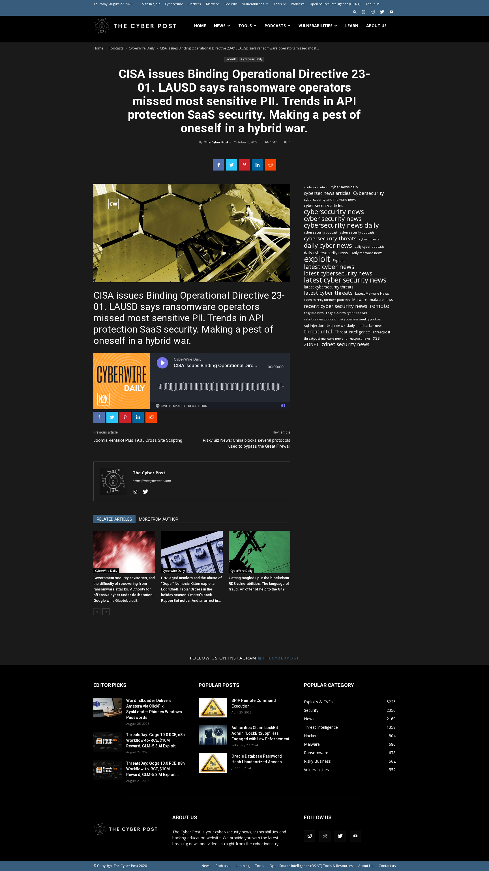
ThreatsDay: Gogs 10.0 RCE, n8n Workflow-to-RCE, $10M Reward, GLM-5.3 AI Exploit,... (155, 740)
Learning (243, 865)
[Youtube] (391, 12)
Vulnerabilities (253, 4)
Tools (277, 4)
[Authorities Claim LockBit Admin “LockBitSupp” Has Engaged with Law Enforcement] (213, 735)
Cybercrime (174, 4)
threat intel (318, 332)
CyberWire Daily (142, 48)
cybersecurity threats (330, 239)
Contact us (387, 865)
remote (379, 306)
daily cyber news (328, 245)
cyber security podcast (320, 232)
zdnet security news (345, 344)
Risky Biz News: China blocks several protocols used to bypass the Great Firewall (246, 443)
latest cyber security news (345, 280)
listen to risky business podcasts (327, 300)
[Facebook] (218, 165)
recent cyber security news (335, 306)
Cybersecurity (368, 193)
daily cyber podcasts (369, 247)
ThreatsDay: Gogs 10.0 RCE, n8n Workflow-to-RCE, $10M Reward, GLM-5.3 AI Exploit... (155, 769)
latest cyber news (329, 267)
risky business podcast (320, 319)
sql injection (314, 325)
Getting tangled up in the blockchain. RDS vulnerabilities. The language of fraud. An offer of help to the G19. (259, 583)
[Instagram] (363, 12)
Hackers (194, 4)
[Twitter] (382, 12)
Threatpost (381, 332)
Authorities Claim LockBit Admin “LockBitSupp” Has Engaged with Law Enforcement (260, 733)
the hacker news (370, 325)
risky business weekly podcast (359, 319)
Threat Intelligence (352, 332)
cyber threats (369, 239)
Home (200, 25)
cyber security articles (323, 205)
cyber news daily (344, 187)
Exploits (339, 260)
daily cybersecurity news (326, 252)
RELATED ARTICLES (114, 519)
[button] (355, 12)
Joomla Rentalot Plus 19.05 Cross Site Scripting (137, 440)
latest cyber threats (328, 293)
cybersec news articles (327, 193)
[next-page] (106, 611)
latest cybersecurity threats (328, 287)
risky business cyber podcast (346, 313)
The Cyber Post (216, 142)
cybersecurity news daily (341, 225)
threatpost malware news (323, 338)
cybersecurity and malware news (330, 199)
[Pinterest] (244, 165)
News (220, 25)
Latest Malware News (372, 293)
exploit (317, 259)
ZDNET (311, 345)
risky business (313, 313)
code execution (316, 187)
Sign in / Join (151, 4)
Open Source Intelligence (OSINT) (335, 4)
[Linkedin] (257, 165)
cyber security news (333, 218)
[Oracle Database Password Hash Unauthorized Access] (213, 763)
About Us (372, 4)
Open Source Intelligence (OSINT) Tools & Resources (311, 865)
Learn (351, 25)
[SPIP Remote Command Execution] (213, 707)
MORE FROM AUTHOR (158, 519)
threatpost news (358, 338)
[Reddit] (372, 12)
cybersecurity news (334, 211)
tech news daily (341, 325)
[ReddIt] (270, 165)
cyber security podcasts (357, 232)
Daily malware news (366, 253)
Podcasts (297, 4)
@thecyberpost (278, 658)
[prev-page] (96, 611)
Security (230, 4)
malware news (381, 299)
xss (376, 338)
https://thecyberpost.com (152, 481)
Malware (212, 4)
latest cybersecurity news (338, 273)
